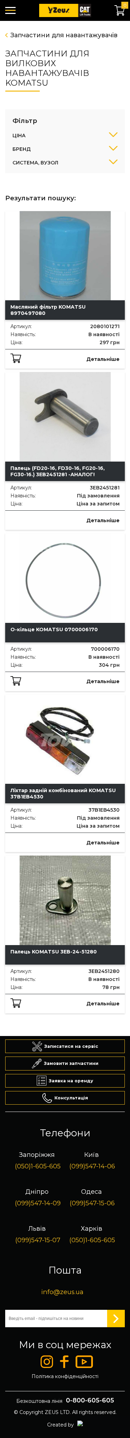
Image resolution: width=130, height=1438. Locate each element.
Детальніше (103, 359)
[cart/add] (15, 358)
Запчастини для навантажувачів (64, 35)
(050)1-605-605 (38, 1166)
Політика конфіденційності (65, 1376)
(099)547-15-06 (92, 1203)
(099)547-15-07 (37, 1240)
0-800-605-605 (90, 1400)
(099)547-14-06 (92, 1166)
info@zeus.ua (62, 1292)
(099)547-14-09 (38, 1203)
